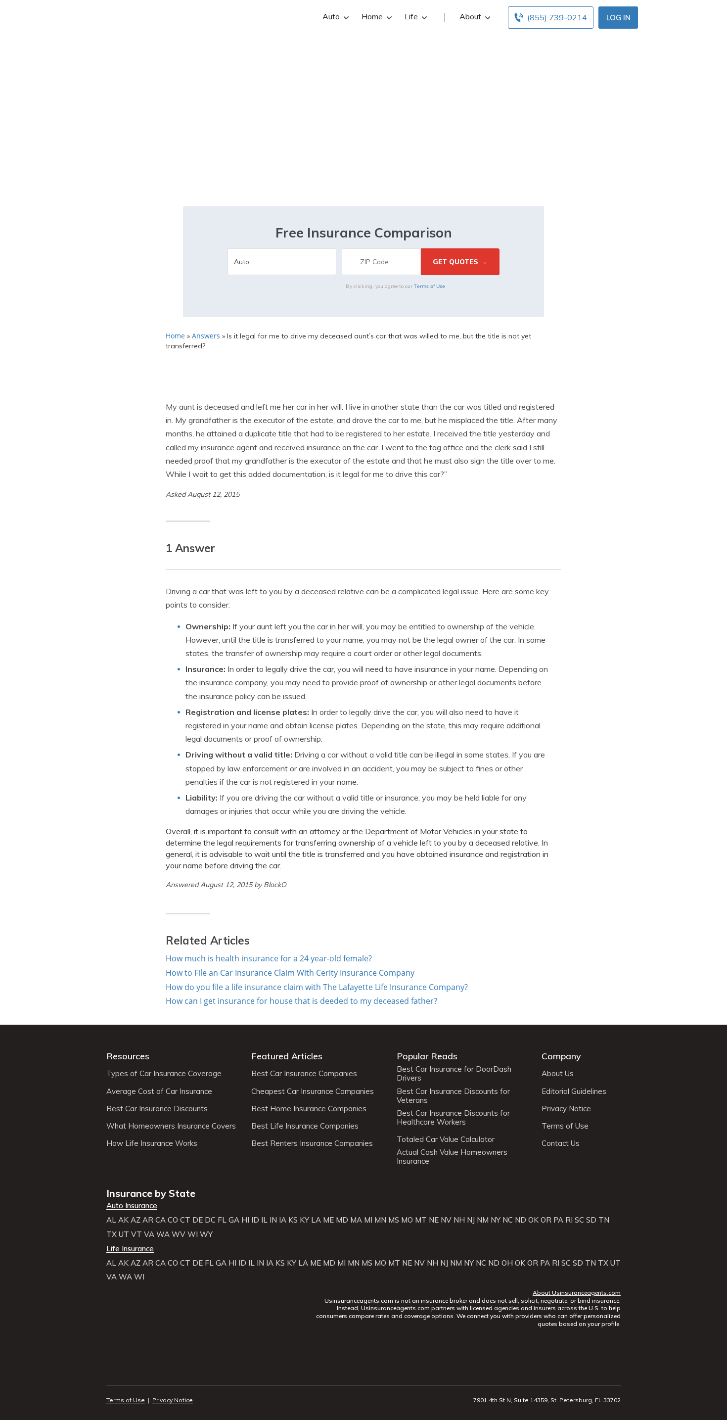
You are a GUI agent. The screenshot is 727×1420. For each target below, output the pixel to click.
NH (459, 1220)
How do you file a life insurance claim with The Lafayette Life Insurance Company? (317, 987)
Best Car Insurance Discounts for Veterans (453, 1096)
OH (507, 1263)
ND (520, 1220)
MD (342, 1220)
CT (185, 1220)
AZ (135, 1220)
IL (264, 1220)
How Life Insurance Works (151, 1143)
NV (446, 1220)
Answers (206, 335)
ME (328, 1220)
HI (245, 1220)
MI (368, 1220)
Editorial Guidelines (574, 1091)
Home (372, 16)
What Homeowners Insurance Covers (171, 1126)
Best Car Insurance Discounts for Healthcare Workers (453, 1118)
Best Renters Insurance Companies (312, 1143)
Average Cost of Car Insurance (159, 1091)
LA (316, 1220)
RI (569, 1220)
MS (393, 1220)
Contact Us (561, 1143)
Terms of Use (429, 286)
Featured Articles (286, 1056)
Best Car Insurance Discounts (157, 1108)
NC (507, 1220)
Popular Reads (427, 1056)
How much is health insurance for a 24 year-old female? (269, 958)
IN (273, 1220)
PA (558, 1220)
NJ (471, 1220)
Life (411, 16)
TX (111, 1234)
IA (282, 1220)
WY (206, 1234)
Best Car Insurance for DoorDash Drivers (454, 1074)
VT (136, 1234)
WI (192, 1234)
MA (356, 1220)
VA (149, 1234)
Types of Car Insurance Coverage (164, 1073)
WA (163, 1234)
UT (124, 1234)
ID (255, 1220)
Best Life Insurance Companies (305, 1126)
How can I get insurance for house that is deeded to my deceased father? (301, 1000)
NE (434, 1220)
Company (561, 1056)
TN (603, 1220)
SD (591, 1220)
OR (546, 1220)
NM (483, 1220)
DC (210, 1220)
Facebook (112, 1373)
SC (579, 1220)
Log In (618, 17)
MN (380, 1220)
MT (421, 1220)
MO (407, 1220)
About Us (558, 1073)
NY (495, 1220)
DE (197, 1220)
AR (147, 1220)
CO (173, 1220)
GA (233, 1220)
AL (111, 1220)
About (470, 16)
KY (304, 1220)
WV (178, 1234)
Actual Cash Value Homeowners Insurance (452, 1157)
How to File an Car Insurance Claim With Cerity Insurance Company (290, 972)
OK (533, 1220)
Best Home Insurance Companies (308, 1108)
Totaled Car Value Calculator (446, 1139)
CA (160, 1220)
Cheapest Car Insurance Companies (312, 1091)
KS (293, 1220)
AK (123, 1220)
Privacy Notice (566, 1108)
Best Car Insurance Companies (304, 1073)
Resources (127, 1056)
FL (222, 1220)
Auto (331, 16)
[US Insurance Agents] (133, 16)
